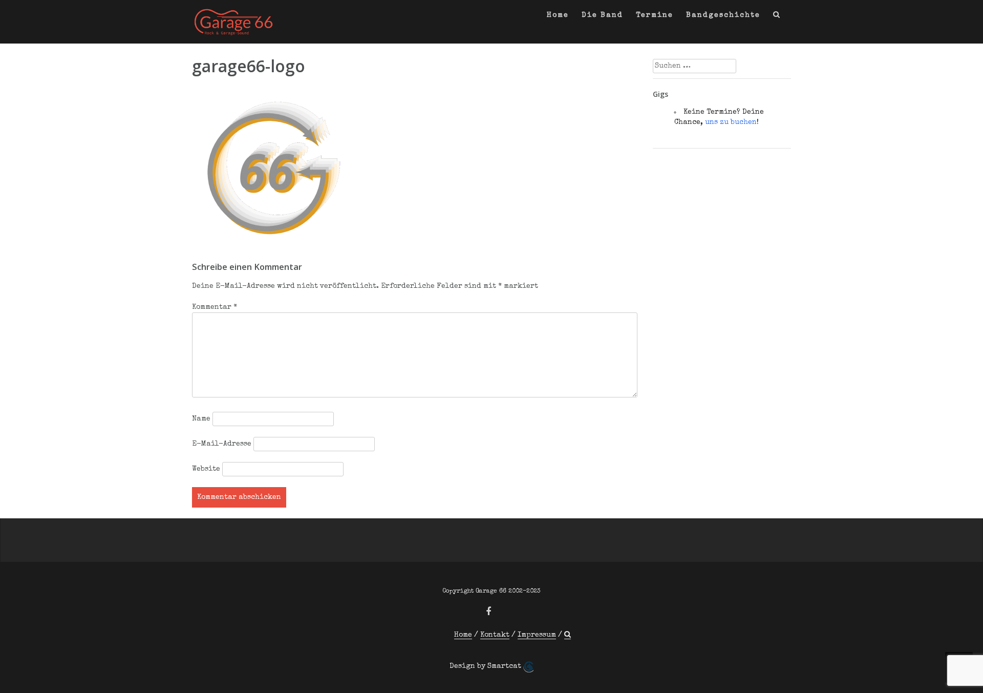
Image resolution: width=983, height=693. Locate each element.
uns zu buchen (731, 122)
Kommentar (214, 307)
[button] (777, 17)
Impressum (537, 635)
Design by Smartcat (486, 666)
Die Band (602, 15)
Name (201, 419)
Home (558, 15)
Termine (654, 15)
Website (206, 469)
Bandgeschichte (723, 15)
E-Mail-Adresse (221, 444)
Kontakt (494, 635)
